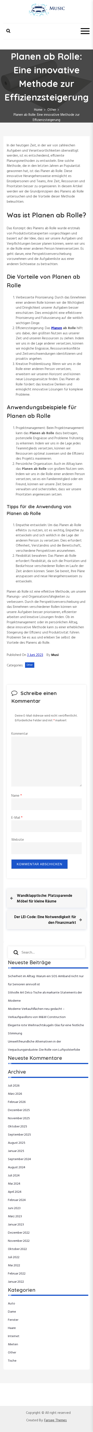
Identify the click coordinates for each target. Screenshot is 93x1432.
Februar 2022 (17, 1273)
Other (30, 665)
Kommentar (19, 734)
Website (17, 840)
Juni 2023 (14, 1208)
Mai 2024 (14, 1183)
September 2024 (19, 1159)
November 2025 (19, 1118)
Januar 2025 (16, 1151)
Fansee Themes (55, 1420)
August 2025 (16, 1143)
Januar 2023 (16, 1224)
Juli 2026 (14, 1085)
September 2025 (19, 1134)
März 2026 (15, 1094)
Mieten (13, 1344)
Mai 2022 (14, 1265)
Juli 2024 (14, 1175)
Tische (12, 1360)
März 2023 (15, 1216)
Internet (13, 1336)
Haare (12, 1328)
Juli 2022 (13, 1257)
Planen (56, 328)
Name (16, 796)
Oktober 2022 (17, 1249)
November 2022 (19, 1241)
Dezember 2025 (19, 1110)
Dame (12, 1311)
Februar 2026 (17, 1102)
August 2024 (16, 1167)
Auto (11, 1303)
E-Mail (17, 818)
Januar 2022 (16, 1281)
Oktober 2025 (17, 1126)
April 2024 (14, 1192)
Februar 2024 (17, 1200)
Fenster (13, 1320)
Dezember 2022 (19, 1232)
